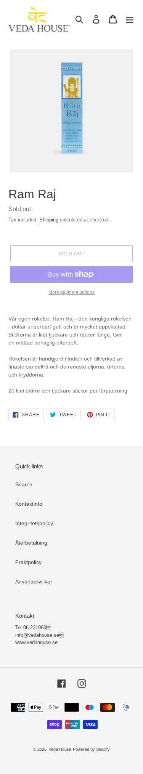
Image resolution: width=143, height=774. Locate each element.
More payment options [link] (71, 292)
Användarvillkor (33, 581)
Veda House (60, 749)
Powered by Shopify (91, 749)
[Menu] (129, 19)
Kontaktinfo (28, 504)
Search (23, 484)
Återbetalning (31, 543)
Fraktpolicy (28, 562)
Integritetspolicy (34, 523)
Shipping (48, 220)
